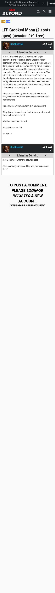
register (21, 196)
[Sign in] (44, 11)
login (31, 190)
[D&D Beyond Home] (12, 12)
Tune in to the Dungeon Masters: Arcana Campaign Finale (21, 3)
